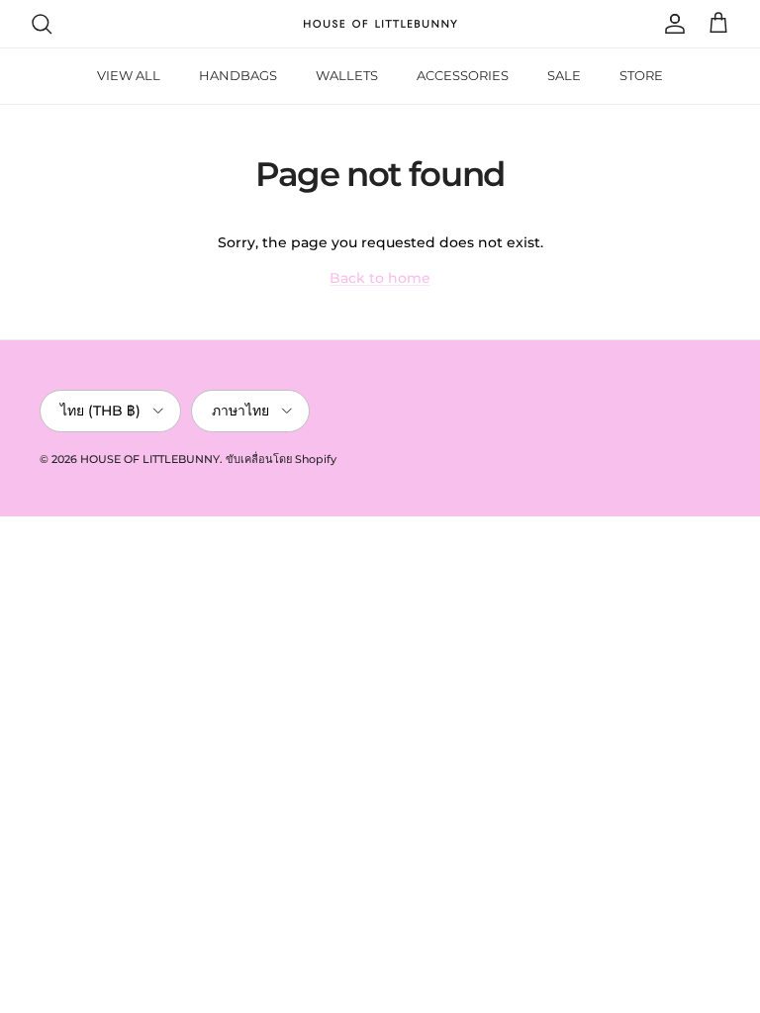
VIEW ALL (128, 75)
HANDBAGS (238, 75)
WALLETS (347, 75)
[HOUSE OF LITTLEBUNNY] (380, 24)
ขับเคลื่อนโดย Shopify (281, 459)
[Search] (41, 24)
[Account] (671, 24)
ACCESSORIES (463, 75)
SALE (564, 75)
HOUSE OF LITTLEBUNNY (150, 459)
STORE (641, 75)
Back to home (380, 278)
